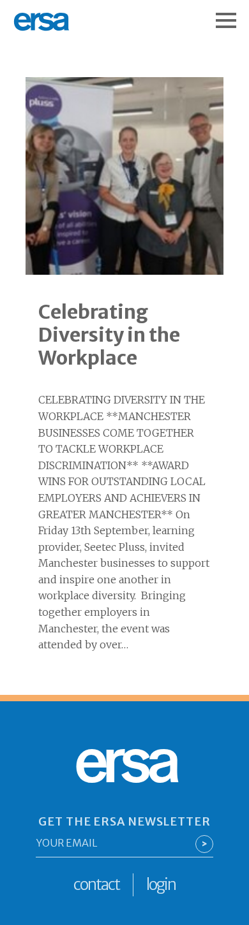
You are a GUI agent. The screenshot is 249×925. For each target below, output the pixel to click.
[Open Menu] (232, 14)
